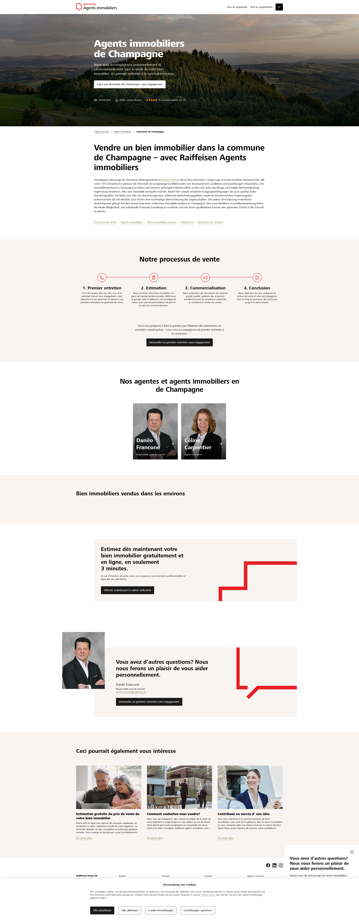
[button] (279, 7)
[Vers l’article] (108, 787)
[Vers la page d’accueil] (96, 7)
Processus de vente (105, 222)
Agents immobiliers (132, 222)
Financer (166, 876)
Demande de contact (210, 222)
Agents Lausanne (255, 876)
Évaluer (122, 876)
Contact (208, 876)
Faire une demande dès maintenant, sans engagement (130, 84)
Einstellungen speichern (198, 910)
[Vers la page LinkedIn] (274, 865)
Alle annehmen (102, 910)
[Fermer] (351, 852)
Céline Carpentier (198, 443)
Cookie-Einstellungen (160, 910)
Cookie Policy (208, 894)
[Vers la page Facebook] (268, 865)
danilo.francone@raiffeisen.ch (131, 692)
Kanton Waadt (170, 179)
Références (187, 222)
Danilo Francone (148, 443)
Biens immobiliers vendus (162, 222)
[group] (102, 100)
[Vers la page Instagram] (281, 865)
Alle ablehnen (129, 910)
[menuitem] (237, 7)
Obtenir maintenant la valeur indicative (127, 590)
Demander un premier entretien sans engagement (179, 342)
